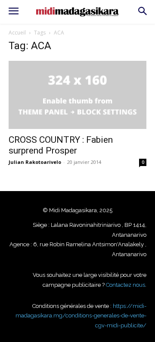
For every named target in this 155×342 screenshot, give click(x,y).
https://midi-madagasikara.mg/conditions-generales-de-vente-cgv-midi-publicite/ (81, 316)
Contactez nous (125, 285)
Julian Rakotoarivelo (35, 162)
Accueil (17, 32)
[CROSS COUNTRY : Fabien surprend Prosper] (77, 95)
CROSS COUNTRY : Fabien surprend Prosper (61, 145)
